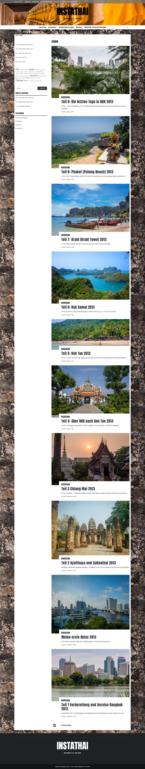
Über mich (56, 1)
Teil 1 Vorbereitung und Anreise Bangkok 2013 (92, 707)
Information (31, 71)
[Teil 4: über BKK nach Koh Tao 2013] (91, 391)
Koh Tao (40, 71)
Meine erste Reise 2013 (78, 637)
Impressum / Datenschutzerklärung (69, 1)
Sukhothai (31, 78)
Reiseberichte (35, 1)
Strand (27, 78)
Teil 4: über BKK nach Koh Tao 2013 (87, 421)
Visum (29, 80)
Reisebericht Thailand (42, 76)
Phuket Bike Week (21, 76)
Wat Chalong (37, 80)
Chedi (45, 69)
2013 (17, 69)
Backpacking (26, 69)
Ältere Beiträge (66, 725)
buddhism (41, 69)
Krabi (43, 71)
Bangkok (32, 69)
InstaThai (72, 11)
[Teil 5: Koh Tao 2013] (91, 334)
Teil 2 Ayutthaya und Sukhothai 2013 (88, 563)
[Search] (127, 27)
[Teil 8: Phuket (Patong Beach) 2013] (91, 142)
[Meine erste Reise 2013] (91, 604)
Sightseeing (28, 1)
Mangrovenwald (36, 73)
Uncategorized (19, 128)
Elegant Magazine (79, 766)
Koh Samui (35, 71)
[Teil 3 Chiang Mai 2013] (91, 459)
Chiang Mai (17, 71)
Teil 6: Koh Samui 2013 (78, 307)
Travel (25, 81)
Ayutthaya (21, 69)
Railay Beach (27, 76)
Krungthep (21, 73)
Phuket (16, 76)
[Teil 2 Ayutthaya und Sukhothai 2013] (91, 530)
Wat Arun (32, 80)
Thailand (19, 80)
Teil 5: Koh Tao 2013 (76, 353)
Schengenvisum (18, 78)
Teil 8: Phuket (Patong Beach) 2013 (87, 172)
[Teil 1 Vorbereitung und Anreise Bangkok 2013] (91, 675)
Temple (38, 78)
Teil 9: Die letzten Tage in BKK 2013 (87, 101)
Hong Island (26, 71)
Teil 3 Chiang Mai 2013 (78, 488)
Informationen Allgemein (46, 1)
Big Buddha (37, 69)
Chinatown (22, 71)
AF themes (87, 766)
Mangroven (31, 73)
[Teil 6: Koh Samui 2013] (91, 277)
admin (64, 112)
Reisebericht (34, 76)
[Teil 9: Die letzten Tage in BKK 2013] (91, 72)
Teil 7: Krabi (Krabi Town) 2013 (84, 239)
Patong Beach (42, 73)
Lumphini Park (26, 73)
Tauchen (35, 78)
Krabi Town (17, 73)
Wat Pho (40, 80)
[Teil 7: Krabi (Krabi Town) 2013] (91, 209)
